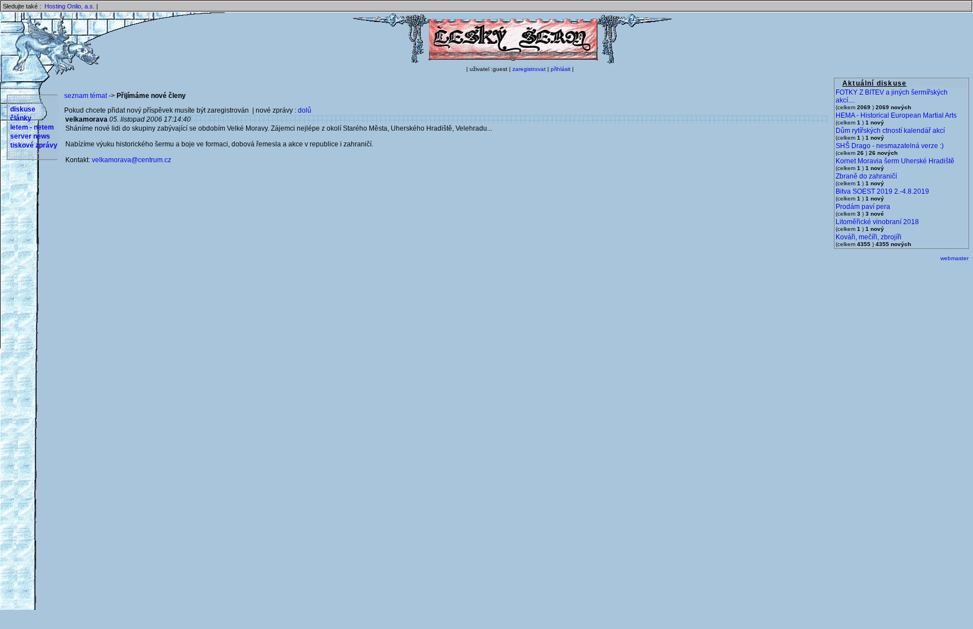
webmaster (954, 258)
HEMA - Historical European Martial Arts (896, 115)
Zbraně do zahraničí (866, 176)
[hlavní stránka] (512, 61)
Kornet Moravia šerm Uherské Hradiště (895, 161)
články (21, 118)
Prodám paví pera (863, 207)
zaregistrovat (529, 69)
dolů (304, 110)
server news (30, 136)
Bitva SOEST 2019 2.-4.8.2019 (882, 191)
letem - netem (32, 127)
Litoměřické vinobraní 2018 (877, 222)
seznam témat (85, 96)
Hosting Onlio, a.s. (69, 6)
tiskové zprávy (33, 145)
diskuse (22, 109)
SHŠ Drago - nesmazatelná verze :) (890, 146)
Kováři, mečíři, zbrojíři (868, 237)
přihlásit (560, 69)
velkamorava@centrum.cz (131, 160)
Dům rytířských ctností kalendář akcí (890, 131)
